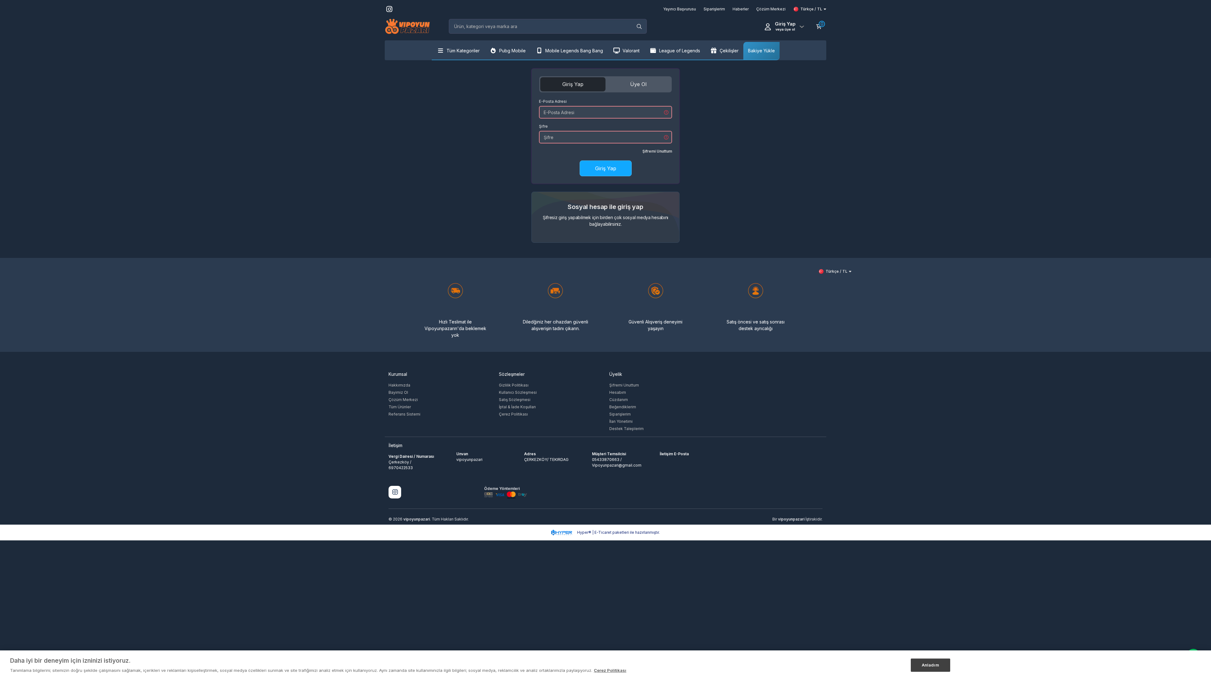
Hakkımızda (399, 385)
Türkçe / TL (811, 9)
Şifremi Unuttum (657, 151)
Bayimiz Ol (398, 392)
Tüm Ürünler (400, 407)
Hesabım (617, 392)
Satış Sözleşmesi (514, 399)
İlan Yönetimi (621, 421)
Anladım (930, 664)
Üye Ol (638, 84)
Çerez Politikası (513, 414)
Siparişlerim (620, 414)
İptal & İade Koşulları (517, 407)
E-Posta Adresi (553, 101)
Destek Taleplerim (626, 428)
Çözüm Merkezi (403, 399)
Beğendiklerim (622, 407)
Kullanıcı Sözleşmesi (518, 392)
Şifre (543, 126)
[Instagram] (395, 492)
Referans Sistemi (404, 414)
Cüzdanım (618, 399)
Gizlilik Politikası (514, 385)
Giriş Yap (572, 84)
